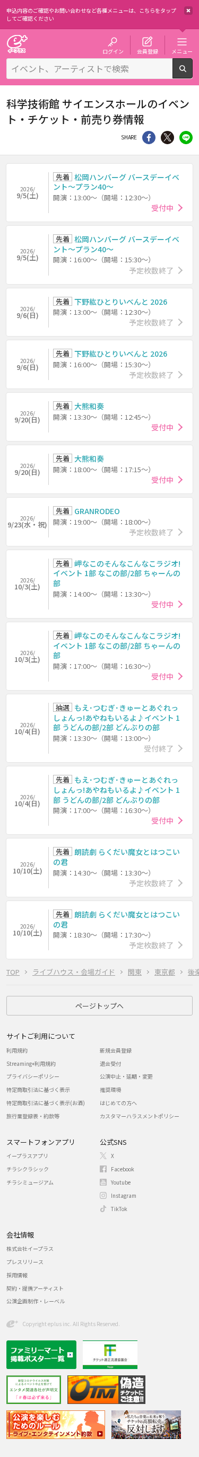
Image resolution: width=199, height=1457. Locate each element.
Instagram (123, 1195)
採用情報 (17, 1275)
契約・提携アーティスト (35, 1288)
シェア (148, 137)
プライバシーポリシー (32, 1076)
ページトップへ (99, 1006)
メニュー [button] (182, 51)
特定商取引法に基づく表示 (38, 1089)
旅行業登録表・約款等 (32, 1116)
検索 (192, 74)
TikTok (119, 1209)
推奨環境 (110, 1089)
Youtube (121, 1182)
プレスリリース (25, 1262)
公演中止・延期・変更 (126, 1076)
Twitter (167, 137)
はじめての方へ (118, 1103)
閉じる (188, 10)
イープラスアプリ (27, 1156)
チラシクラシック (27, 1169)
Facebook (122, 1169)
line (186, 137)
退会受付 (110, 1063)
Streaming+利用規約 (31, 1063)
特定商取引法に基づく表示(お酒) (45, 1103)
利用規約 (17, 1050)
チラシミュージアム (30, 1182)
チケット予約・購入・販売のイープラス (17, 43)
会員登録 (147, 51)
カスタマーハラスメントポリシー (139, 1116)
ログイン (113, 51)
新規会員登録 (116, 1050)
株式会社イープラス (30, 1248)
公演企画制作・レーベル (35, 1301)
